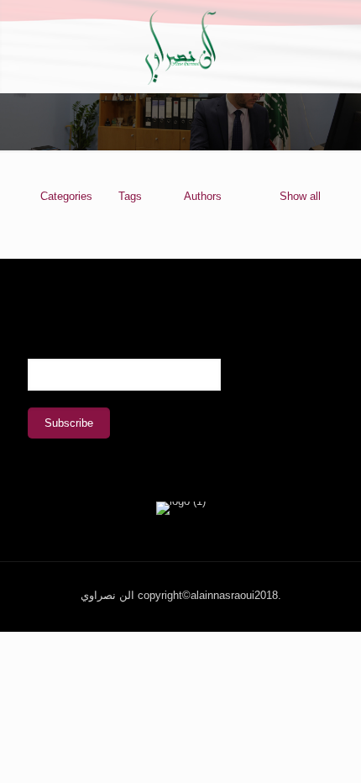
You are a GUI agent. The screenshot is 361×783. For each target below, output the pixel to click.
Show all (300, 196)
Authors (203, 196)
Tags (130, 196)
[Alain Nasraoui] (180, 46)
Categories (66, 196)
